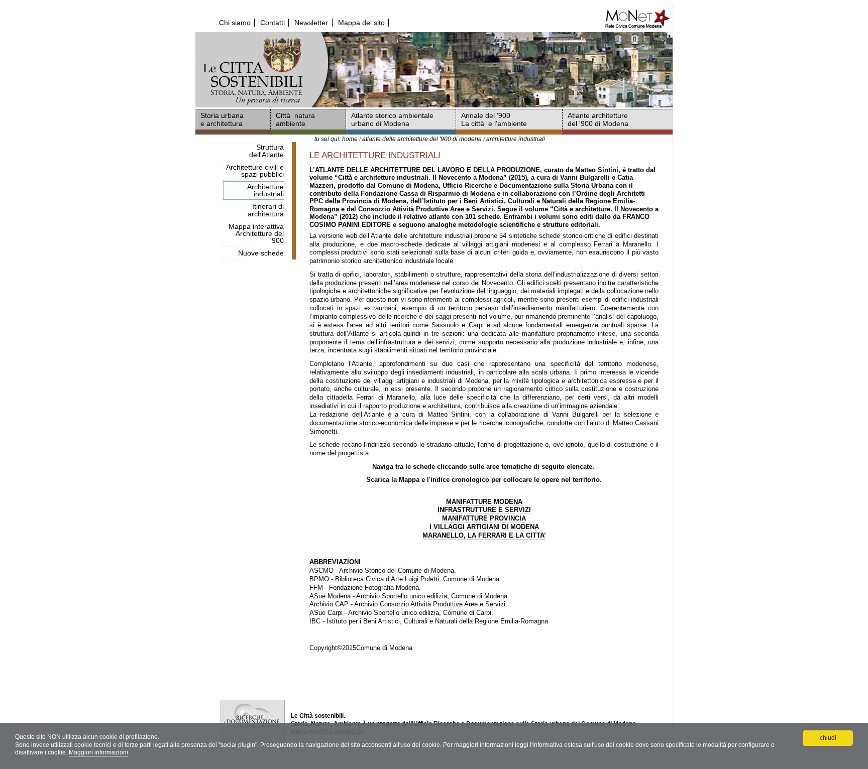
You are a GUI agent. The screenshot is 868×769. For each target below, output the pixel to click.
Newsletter (311, 23)
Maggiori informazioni (98, 752)
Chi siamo (235, 23)
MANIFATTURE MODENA (484, 501)
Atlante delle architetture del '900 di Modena (422, 139)
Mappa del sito (361, 23)
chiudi (828, 737)
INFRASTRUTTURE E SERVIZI (484, 510)
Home (350, 139)
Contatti (272, 23)
